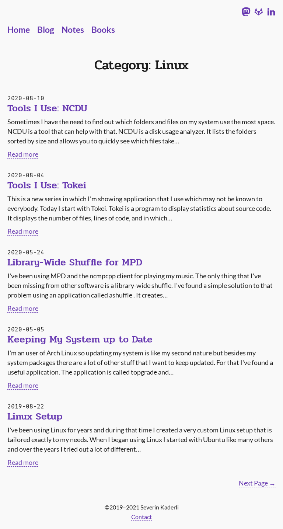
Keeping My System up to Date (80, 339)
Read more (22, 154)
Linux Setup (35, 416)
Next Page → (257, 483)
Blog (45, 30)
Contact (141, 516)
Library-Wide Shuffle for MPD (74, 262)
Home (18, 30)
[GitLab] (258, 12)
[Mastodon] (246, 12)
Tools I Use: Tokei (46, 185)
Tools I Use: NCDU (47, 108)
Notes (73, 30)
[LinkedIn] (271, 12)
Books (103, 30)
